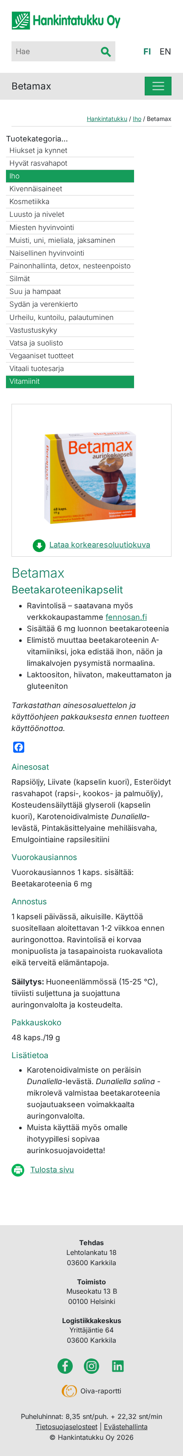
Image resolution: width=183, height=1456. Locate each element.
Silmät (19, 278)
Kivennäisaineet (35, 188)
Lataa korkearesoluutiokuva (99, 544)
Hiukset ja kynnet (38, 150)
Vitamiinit (24, 381)
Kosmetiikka (29, 201)
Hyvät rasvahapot (38, 163)
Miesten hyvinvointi (41, 227)
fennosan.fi (126, 617)
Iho (14, 176)
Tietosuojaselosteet (66, 1426)
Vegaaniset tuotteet (41, 355)
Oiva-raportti (100, 1391)
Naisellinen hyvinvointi (46, 253)
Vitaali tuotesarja (36, 368)
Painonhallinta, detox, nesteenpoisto (70, 266)
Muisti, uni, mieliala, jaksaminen (62, 240)
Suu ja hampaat (35, 291)
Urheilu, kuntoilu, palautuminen (61, 317)
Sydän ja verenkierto (43, 304)
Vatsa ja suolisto (36, 343)
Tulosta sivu (52, 1169)
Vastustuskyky (33, 330)
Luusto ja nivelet (36, 214)
